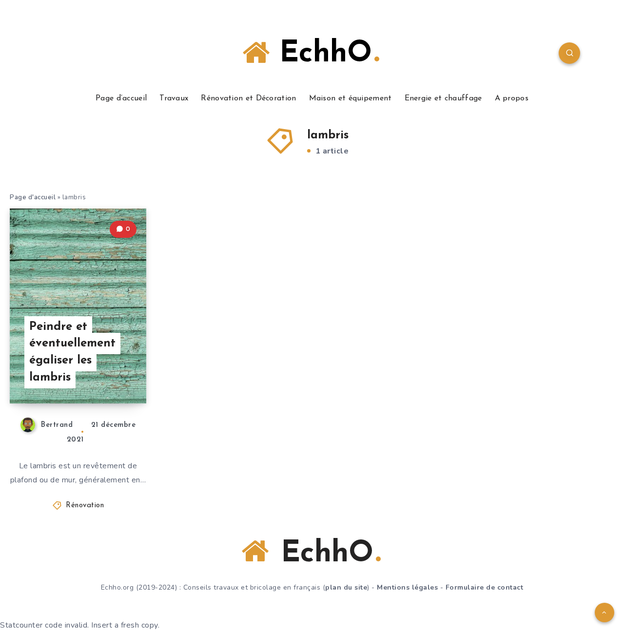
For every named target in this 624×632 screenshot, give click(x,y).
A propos (511, 98)
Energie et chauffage (443, 98)
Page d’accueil (121, 98)
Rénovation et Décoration (248, 98)
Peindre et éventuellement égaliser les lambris (72, 352)
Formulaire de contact (485, 587)
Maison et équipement (350, 98)
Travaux (173, 98)
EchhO (321, 54)
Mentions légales (407, 587)
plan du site (346, 587)
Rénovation (85, 505)
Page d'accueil (33, 197)
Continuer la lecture (96, 374)
